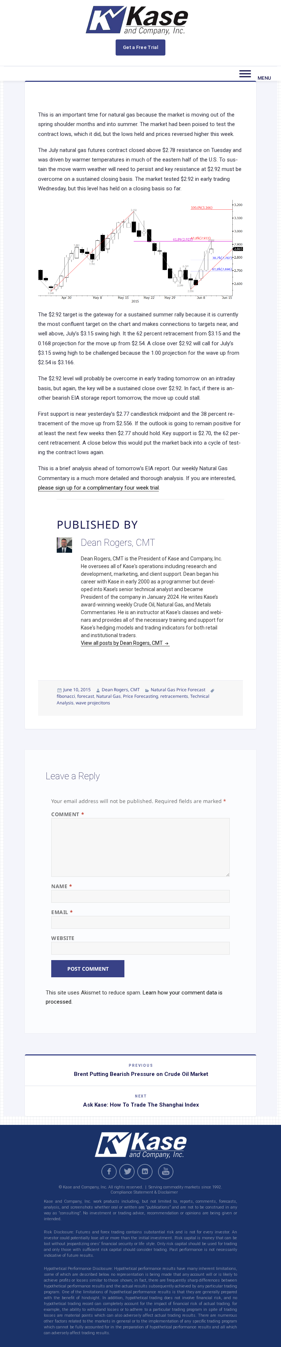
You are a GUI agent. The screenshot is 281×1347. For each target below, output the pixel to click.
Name (61, 886)
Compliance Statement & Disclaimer (144, 1192)
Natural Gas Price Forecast (178, 689)
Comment (67, 814)
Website (63, 938)
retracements (174, 696)
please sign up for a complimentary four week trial (98, 487)
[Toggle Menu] (245, 74)
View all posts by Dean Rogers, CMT (122, 643)
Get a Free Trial (140, 47)
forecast (85, 696)
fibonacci (66, 696)
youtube (167, 1171)
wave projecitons (93, 703)
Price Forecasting (140, 696)
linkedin (145, 1171)
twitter (127, 1171)
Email (62, 912)
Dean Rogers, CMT (121, 689)
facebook (109, 1171)
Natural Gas (108, 696)
